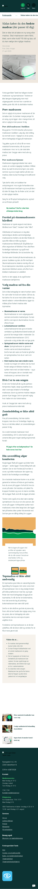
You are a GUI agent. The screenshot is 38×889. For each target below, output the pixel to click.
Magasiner (5, 827)
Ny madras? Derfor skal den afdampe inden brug (17, 209)
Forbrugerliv (6, 15)
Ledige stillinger (7, 821)
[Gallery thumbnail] (15, 570)
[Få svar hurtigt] (34, 885)
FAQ (3, 850)
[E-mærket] (7, 876)
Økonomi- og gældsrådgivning (12, 838)
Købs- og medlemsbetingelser (12, 856)
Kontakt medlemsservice (10, 793)
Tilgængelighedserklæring (11, 862)
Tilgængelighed (7, 859)
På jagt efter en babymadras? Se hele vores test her (19, 448)
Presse (4, 824)
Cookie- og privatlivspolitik (11, 853)
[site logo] (8, 6)
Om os (4, 818)
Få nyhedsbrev (7, 830)
